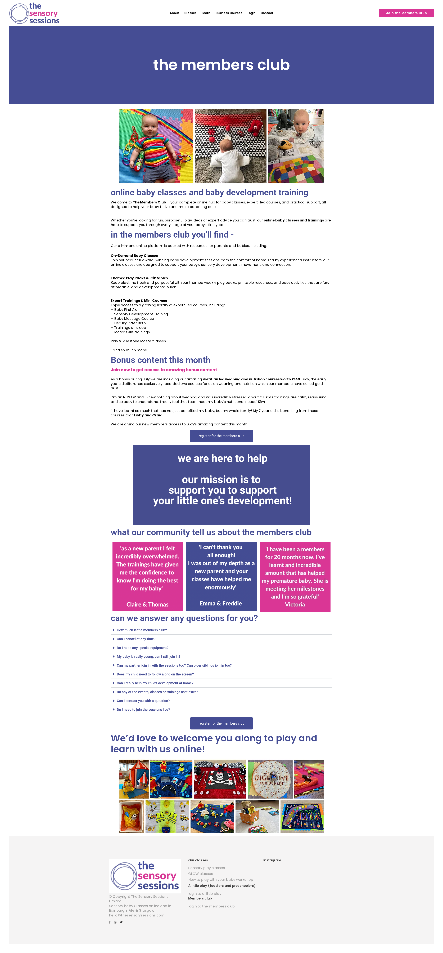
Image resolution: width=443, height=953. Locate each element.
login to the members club (211, 906)
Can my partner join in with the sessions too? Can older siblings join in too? (174, 665)
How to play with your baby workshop (220, 879)
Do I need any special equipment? (143, 648)
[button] (221, 630)
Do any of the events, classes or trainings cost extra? (157, 692)
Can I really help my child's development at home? (155, 683)
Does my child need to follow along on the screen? (155, 674)
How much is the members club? (142, 630)
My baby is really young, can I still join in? (148, 656)
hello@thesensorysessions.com (136, 915)
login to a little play (204, 893)
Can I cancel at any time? (136, 639)
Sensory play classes (206, 867)
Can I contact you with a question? (143, 701)
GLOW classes (200, 873)
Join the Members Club (406, 13)
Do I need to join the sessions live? (143, 709)
